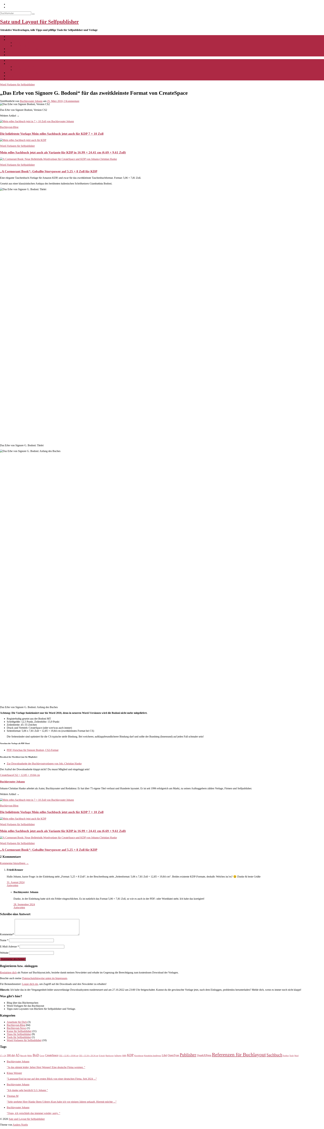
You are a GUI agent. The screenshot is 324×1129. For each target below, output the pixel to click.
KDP (130, 1055)
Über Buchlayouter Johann (28, 45)
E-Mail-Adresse (9, 946)
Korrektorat (138, 1056)
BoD (36, 1055)
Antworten (12, 885)
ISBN (124, 1056)
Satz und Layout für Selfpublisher (39, 22)
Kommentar (7, 934)
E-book (102, 1056)
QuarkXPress (204, 1055)
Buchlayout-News (16, 1028)
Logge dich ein (30, 984)
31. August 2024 (15, 882)
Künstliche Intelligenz (152, 1056)
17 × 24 (3, 1056)
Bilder (29, 1056)
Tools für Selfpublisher (19, 1037)
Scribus (286, 1056)
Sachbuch (274, 1054)
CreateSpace (6, 775)
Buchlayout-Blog (16, 51)
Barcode (23, 1056)
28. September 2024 (24, 904)
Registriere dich (8, 972)
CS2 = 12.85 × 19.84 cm (26, 775)
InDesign (118, 1056)
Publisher (188, 1054)
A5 (18, 1055)
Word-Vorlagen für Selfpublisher (24, 48)
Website (4, 952)
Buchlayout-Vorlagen (25, 42)
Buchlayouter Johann (31, 101)
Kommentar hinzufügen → (14, 863)
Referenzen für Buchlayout (239, 1054)
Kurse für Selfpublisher (19, 1031)
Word (296, 1056)
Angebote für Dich (17, 1022)
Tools (291, 1056)
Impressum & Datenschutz (21, 54)
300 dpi (11, 1055)
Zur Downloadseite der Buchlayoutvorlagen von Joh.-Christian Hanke (44, 763)
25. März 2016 (55, 101)
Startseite (11, 36)
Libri (164, 1055)
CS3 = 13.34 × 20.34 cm (88, 1056)
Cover (42, 1056)
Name (4, 940)
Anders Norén (20, 1124)
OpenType (173, 1055)
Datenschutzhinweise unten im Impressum (44, 978)
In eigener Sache (15, 39)
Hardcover (109, 1056)
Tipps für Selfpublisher (19, 1034)
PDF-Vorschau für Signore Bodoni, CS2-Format (32, 750)
